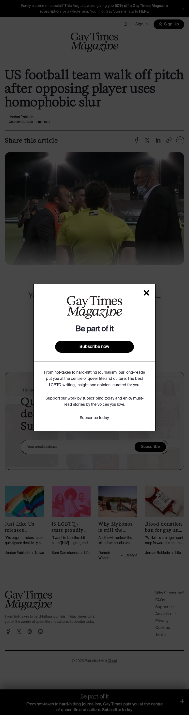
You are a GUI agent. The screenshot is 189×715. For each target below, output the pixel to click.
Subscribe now (94, 347)
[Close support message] (146, 293)
